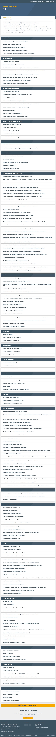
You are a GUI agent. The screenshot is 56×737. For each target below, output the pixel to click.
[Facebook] (27, 725)
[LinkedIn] (30, 725)
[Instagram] (25, 725)
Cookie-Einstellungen (20, 735)
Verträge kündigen (28, 735)
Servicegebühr (8, 728)
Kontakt (2, 726)
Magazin (9, 726)
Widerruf (35, 735)
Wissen (47, 1)
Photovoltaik (12, 729)
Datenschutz (3, 735)
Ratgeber (14, 726)
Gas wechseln (41, 1)
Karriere (17, 728)
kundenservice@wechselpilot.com (41, 727)
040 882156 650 (38, 728)
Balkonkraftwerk (4, 731)
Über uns (52, 1)
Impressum (10, 735)
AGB (14, 735)
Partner (18, 726)
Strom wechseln (33, 1)
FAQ (6, 726)
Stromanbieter (11, 731)
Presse (13, 728)
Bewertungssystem (5, 729)
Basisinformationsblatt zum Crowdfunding (9, 724)
